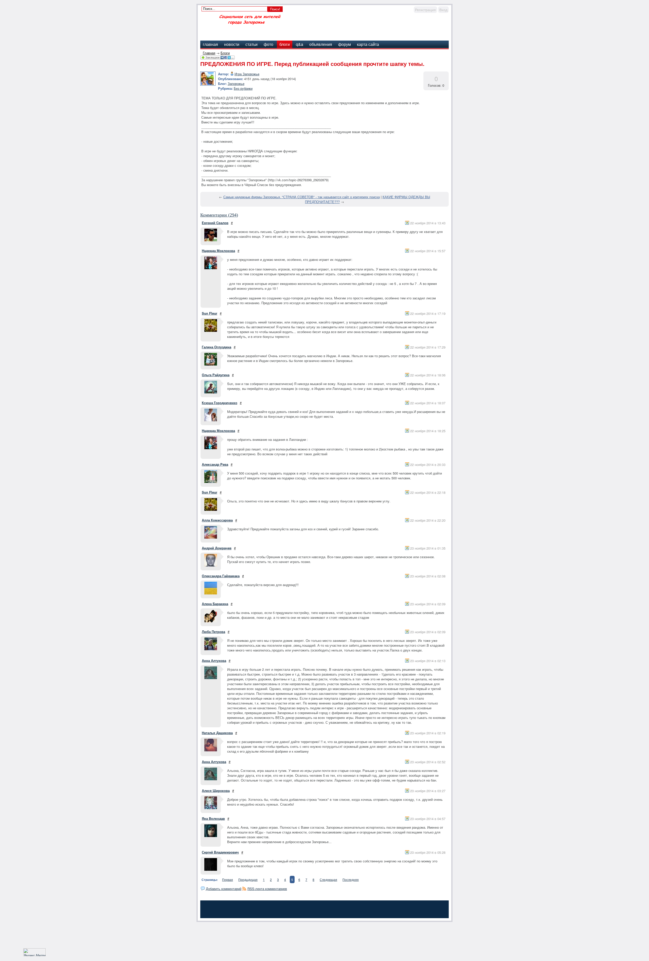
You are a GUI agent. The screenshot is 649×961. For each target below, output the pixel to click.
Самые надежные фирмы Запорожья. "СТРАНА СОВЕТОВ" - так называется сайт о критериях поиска (301, 196)
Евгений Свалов (215, 222)
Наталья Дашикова (217, 732)
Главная (209, 52)
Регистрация (425, 9)
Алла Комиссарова (217, 520)
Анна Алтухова (214, 660)
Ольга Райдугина (215, 374)
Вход (443, 9)
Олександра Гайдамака (221, 575)
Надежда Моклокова (218, 250)
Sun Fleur (209, 313)
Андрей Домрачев (216, 548)
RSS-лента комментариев (267, 888)
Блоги (225, 52)
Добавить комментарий (223, 888)
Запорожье (236, 83)
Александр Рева (215, 464)
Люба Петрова (213, 631)
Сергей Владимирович (220, 852)
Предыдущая (248, 879)
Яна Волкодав (213, 818)
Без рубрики (243, 88)
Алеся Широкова (216, 790)
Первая (227, 879)
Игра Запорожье (247, 73)
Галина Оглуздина (216, 346)
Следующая (328, 879)
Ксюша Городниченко (219, 402)
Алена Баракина (215, 603)
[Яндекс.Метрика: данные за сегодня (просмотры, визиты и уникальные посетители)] (34, 952)
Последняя (350, 879)
